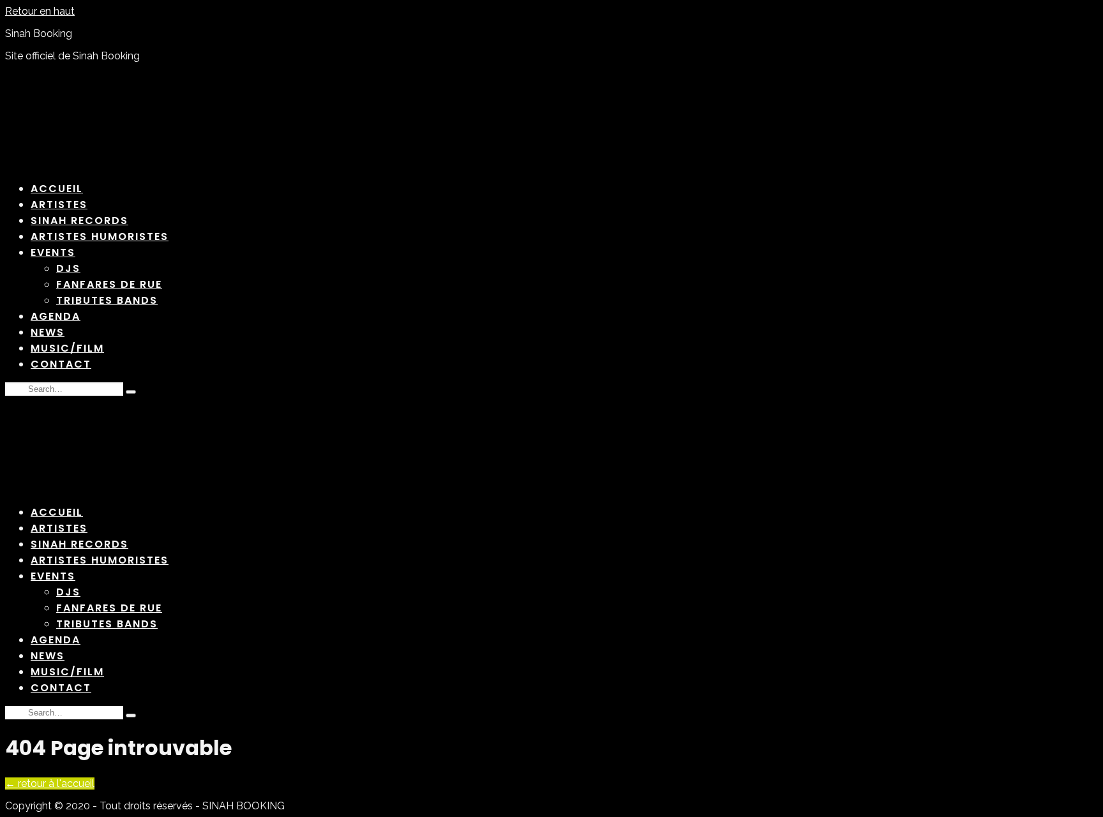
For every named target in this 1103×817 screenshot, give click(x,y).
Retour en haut (40, 11)
